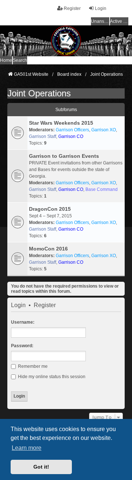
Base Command (101, 189)
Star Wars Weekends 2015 (61, 123)
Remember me (32, 366)
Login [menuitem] (100, 8)
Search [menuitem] (20, 60)
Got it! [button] (41, 467)
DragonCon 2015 (50, 209)
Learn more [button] (26, 448)
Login (18, 305)
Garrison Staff (42, 136)
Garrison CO (70, 136)
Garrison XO (103, 129)
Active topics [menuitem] (119, 21)
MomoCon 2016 (48, 249)
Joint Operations (39, 93)
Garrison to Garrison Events (64, 156)
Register (45, 305)
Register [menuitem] (72, 8)
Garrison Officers (72, 129)
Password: (22, 345)
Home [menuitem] (6, 60)
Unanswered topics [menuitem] (100, 21)
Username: (22, 322)
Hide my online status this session (51, 376)
